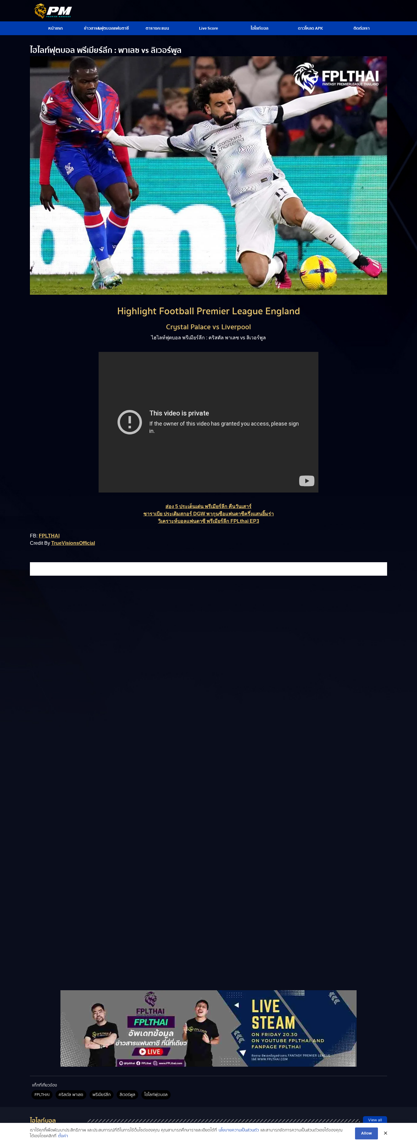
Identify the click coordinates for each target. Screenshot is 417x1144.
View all (375, 1120)
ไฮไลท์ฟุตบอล (156, 1094)
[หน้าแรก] (208, 1028)
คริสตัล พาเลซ (71, 1094)
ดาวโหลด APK (310, 28)
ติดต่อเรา (362, 28)
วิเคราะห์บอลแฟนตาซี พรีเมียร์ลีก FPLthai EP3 (208, 521)
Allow (366, 1133)
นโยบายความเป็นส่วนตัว (239, 1130)
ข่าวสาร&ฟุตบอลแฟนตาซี (106, 28)
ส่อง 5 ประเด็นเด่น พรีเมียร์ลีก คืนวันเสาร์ (208, 506)
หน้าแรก (55, 28)
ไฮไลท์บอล (259, 28)
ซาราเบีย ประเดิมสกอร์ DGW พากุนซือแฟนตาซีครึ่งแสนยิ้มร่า (208, 513)
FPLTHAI (49, 535)
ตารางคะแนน (157, 28)
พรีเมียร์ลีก (101, 1094)
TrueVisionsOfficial (73, 543)
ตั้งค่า (63, 1136)
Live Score (208, 28)
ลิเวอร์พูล (127, 1094)
